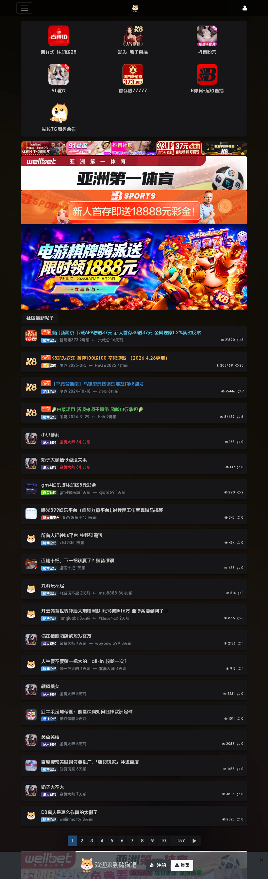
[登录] (245, 8)
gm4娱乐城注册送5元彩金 (68, 485)
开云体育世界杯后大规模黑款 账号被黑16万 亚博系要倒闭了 (102, 611)
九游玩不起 (52, 585)
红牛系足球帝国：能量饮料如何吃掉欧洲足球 (87, 711)
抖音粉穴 (207, 52)
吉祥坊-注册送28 (58, 52)
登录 (184, 865)
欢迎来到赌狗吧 (115, 865)
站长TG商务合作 (59, 129)
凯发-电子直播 (133, 52)
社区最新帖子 (40, 318)
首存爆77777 (133, 90)
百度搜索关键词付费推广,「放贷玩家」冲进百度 (90, 762)
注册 (160, 865)
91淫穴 (59, 90)
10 (163, 840)
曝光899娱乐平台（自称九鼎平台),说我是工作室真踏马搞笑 (102, 510)
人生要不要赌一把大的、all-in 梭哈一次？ (84, 661)
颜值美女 (50, 686)
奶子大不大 (52, 787)
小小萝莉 (50, 434)
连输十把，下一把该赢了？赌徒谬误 (77, 560)
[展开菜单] (24, 8)
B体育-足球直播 (207, 90)
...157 (179, 840)
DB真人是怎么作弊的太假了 (69, 812)
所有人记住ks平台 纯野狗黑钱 (72, 535)
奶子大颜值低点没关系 (64, 459)
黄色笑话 (50, 736)
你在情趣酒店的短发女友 (66, 636)
